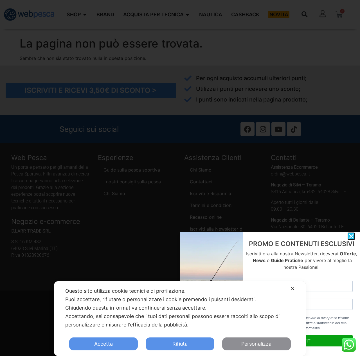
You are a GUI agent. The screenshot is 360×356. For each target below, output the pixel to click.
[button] (351, 236)
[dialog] (180, 318)
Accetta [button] (103, 344)
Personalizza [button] (256, 344)
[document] (180, 178)
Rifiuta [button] (180, 344)
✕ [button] (293, 289)
